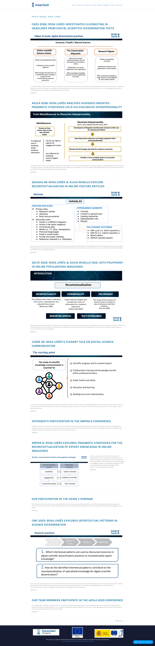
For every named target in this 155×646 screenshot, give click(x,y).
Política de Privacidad (75, 641)
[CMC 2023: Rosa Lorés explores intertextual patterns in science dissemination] (76, 554)
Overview (79, 5)
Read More (33, 93)
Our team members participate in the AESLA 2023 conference (77, 600)
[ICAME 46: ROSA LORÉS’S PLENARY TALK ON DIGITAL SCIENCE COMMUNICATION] (76, 376)
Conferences (119, 5)
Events (112, 5)
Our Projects (86, 5)
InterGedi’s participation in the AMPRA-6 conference (71, 421)
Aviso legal (65, 641)
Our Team (93, 5)
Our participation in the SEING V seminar (62, 499)
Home (73, 5)
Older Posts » (119, 621)
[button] (143, 642)
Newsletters (106, 5)
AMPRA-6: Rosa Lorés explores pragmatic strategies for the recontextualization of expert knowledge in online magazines (77, 447)
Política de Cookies (87, 641)
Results (100, 5)
